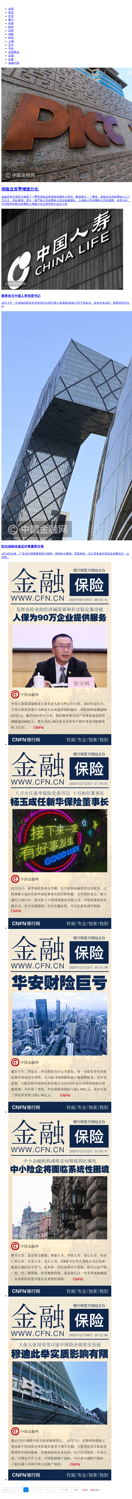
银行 (11, 19)
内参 (11, 23)
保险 (11, 34)
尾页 (76, 1490)
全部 (11, 8)
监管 (11, 16)
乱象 (11, 59)
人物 (11, 41)
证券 (11, 30)
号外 (11, 48)
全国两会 (13, 52)
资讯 (11, 12)
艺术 (11, 44)
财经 (11, 26)
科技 (11, 37)
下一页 (64, 1490)
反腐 (11, 55)
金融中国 (13, 62)
